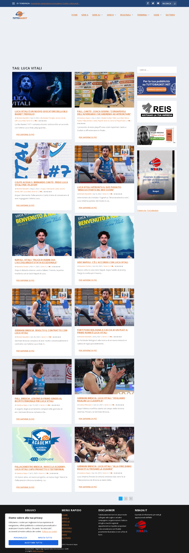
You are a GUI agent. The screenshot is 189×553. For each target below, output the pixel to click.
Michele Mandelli (23, 118)
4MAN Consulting (38, 551)
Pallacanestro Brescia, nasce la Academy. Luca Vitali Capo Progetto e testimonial (40, 468)
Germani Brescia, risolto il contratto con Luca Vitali (41, 331)
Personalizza (20, 537)
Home (74, 15)
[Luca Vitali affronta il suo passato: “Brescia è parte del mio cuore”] (104, 164)
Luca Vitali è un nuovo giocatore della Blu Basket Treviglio (41, 113)
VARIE (64, 534)
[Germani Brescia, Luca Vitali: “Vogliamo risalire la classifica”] (104, 376)
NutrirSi (170, 15)
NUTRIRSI (66, 538)
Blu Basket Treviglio (48, 118)
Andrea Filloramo (85, 405)
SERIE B (65, 524)
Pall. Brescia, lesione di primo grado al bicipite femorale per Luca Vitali (38, 400)
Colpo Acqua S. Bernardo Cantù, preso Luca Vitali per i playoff (41, 183)
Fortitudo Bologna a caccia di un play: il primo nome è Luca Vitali (102, 331)
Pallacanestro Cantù (90, 121)
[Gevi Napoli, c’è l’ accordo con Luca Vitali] (104, 237)
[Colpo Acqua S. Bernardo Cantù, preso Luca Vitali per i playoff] (42, 160)
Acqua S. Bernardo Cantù (50, 189)
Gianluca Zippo (22, 405)
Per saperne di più (25, 134)
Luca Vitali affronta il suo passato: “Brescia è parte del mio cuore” (99, 188)
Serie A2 (96, 15)
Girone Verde (60, 118)
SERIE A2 (66, 521)
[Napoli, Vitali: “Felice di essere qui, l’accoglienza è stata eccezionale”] (42, 235)
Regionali (125, 15)
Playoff (100, 121)
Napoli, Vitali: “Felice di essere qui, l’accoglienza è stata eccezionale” (36, 261)
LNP (16, 121)
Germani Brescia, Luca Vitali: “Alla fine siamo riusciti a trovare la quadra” (104, 467)
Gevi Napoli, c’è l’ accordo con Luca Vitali (102, 262)
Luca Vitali (22, 121)
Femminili (142, 15)
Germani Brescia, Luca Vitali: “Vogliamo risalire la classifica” (101, 399)
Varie (156, 15)
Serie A (84, 15)
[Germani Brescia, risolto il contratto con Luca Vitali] (42, 307)
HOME (65, 515)
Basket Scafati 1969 (109, 118)
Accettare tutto (33, 542)
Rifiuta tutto (45, 537)
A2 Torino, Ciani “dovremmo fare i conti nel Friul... (51, 3)
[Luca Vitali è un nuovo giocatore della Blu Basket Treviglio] (42, 90)
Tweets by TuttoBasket (148, 210)
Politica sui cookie (49, 531)
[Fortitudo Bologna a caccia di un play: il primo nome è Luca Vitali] (104, 307)
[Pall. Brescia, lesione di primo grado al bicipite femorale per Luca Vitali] (42, 377)
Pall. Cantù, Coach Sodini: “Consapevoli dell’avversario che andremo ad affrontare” (104, 113)
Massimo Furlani (22, 267)
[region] (33, 531)
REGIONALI (67, 528)
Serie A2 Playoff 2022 (118, 121)
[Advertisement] (94, 42)
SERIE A (65, 518)
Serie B (110, 15)
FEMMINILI (67, 531)
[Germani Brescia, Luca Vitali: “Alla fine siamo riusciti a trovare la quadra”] (104, 444)
